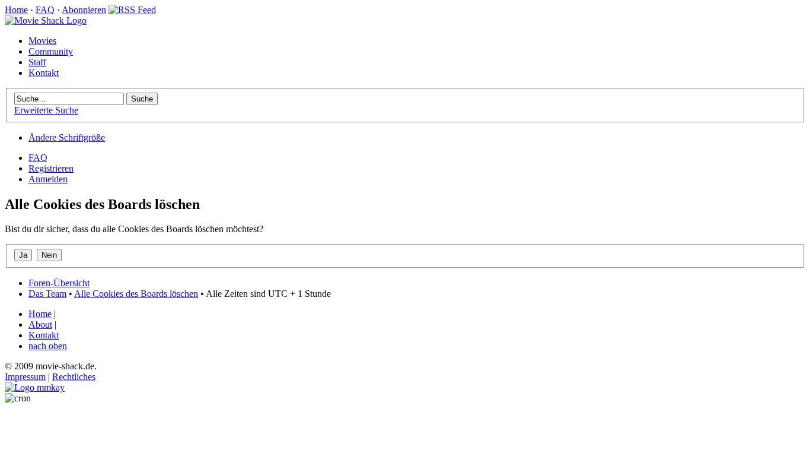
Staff (37, 62)
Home (16, 10)
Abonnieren (84, 10)
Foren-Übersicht (59, 283)
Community (50, 51)
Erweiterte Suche (46, 110)
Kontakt (43, 73)
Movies (42, 41)
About (40, 324)
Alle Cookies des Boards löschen (136, 294)
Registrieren (51, 168)
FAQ (45, 10)
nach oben (47, 346)
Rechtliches (73, 377)
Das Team (47, 294)
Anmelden (48, 179)
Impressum (25, 377)
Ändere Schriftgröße (66, 137)
